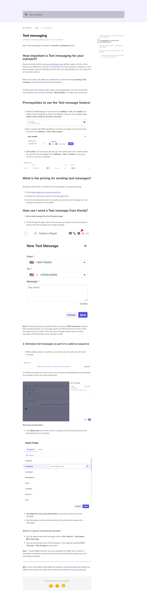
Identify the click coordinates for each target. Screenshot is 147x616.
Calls (36, 28)
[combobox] (76, 14)
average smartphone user (53, 64)
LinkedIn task (64, 90)
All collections (27, 28)
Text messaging (47, 28)
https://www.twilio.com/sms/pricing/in (45, 192)
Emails (41, 90)
